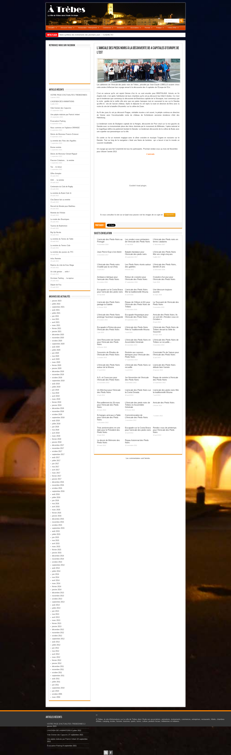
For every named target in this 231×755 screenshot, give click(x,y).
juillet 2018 (56, 424)
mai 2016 (55, 504)
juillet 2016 (56, 497)
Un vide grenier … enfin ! (60, 272)
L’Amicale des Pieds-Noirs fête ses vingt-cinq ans (164, 253)
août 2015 (56, 531)
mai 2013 (55, 614)
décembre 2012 (58, 629)
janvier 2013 (56, 626)
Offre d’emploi (55, 173)
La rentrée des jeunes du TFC (61, 252)
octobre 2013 (57, 599)
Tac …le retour (56, 167)
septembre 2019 (58, 381)
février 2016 (56, 513)
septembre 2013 (58, 602)
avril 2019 (55, 396)
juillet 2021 (56, 313)
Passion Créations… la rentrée (62, 160)
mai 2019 (55, 393)
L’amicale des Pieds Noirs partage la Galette (108, 303)
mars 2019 (56, 399)
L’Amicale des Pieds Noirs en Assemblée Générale (138, 341)
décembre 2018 (58, 408)
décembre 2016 (58, 482)
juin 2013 (55, 611)
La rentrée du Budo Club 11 (60, 193)
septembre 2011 (58, 676)
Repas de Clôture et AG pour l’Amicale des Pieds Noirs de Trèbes (137, 304)
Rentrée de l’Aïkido (57, 213)
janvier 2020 (56, 368)
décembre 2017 (58, 445)
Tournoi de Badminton (58, 226)
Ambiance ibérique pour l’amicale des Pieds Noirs (108, 278)
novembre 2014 (58, 559)
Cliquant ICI (169, 215)
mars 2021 (56, 325)
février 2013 (56, 623)
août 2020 (56, 347)
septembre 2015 (58, 528)
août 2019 (56, 384)
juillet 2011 (56, 682)
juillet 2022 (56, 304)
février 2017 (56, 476)
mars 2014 (56, 583)
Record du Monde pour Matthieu (62, 206)
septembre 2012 (58, 639)
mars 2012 (56, 657)
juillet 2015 (56, 534)
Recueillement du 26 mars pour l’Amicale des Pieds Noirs (108, 404)
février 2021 (56, 328)
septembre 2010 (58, 688)
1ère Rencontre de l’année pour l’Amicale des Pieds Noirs (108, 342)
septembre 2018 (58, 418)
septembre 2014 (58, 565)
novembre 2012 (58, 633)
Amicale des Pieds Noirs (163, 402)
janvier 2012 (56, 663)
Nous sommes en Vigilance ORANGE (65, 128)
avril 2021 (55, 322)
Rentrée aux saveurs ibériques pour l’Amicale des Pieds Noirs (137, 354)
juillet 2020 (56, 350)
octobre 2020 (57, 341)
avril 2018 (55, 433)
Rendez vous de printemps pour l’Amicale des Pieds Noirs (164, 430)
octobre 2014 (57, 562)
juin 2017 (55, 464)
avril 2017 (55, 470)
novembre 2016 (58, 485)
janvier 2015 (56, 553)
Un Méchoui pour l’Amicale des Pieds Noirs (108, 391)
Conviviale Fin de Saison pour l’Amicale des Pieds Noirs (166, 353)
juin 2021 (55, 316)
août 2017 (56, 457)
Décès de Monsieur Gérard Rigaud (63, 154)
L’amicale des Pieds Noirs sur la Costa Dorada (138, 391)
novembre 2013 (58, 596)
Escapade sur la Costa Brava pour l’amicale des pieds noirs (110, 290)
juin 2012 (55, 648)
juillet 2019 (56, 387)
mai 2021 (55, 319)
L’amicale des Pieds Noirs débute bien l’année (164, 366)
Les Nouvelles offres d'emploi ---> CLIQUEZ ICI (77, 35)
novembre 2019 (58, 374)
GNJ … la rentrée (57, 180)
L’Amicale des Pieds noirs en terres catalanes (165, 240)
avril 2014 (55, 580)
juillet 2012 (56, 645)
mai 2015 (55, 540)
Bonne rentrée (55, 147)
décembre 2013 (58, 593)
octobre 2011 (57, 673)
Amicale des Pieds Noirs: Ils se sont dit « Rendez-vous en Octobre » (165, 317)
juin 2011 (55, 685)
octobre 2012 (57, 636)
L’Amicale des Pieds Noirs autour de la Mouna (108, 366)
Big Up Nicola (55, 232)
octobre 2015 (57, 525)
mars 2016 (56, 510)
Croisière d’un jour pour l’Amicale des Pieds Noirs (164, 278)
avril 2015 (55, 543)
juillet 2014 (56, 571)
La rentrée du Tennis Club (60, 245)
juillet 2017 (56, 461)
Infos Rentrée (55, 259)
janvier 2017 (56, 479)
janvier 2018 (56, 442)
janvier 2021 (56, 331)
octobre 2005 (57, 694)
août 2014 (56, 568)
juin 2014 (55, 574)
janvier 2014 (56, 590)
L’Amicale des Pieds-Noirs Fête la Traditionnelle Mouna (137, 328)
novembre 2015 (58, 522)
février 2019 (56, 402)
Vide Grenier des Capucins (60, 108)
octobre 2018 (57, 414)
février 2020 (56, 365)
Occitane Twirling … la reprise (62, 278)
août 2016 (56, 494)
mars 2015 (56, 547)
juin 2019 (55, 390)
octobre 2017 (57, 451)
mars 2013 (56, 620)
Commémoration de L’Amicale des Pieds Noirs (136, 416)
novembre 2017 (58, 448)
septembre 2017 (58, 454)
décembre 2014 (58, 556)
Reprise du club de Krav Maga (62, 265)
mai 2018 (55, 430)
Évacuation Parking (58, 121)
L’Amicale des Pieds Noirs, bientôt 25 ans (164, 265)
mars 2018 (56, 436)
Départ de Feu (55, 285)
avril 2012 (55, 654)
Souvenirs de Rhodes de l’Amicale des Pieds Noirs (108, 353)
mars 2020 (56, 362)
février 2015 (56, 550)
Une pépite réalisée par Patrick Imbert (65, 115)
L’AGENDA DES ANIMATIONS (62, 101)
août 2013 (56, 605)
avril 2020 (55, 359)
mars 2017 (56, 473)
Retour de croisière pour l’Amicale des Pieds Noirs (136, 278)
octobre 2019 (57, 378)
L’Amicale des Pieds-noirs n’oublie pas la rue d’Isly (108, 265)
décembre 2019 (58, 371)
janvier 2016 (56, 516)
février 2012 (56, 660)
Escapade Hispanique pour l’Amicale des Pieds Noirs (137, 316)
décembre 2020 (58, 335)
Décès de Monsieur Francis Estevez (64, 134)
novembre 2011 (58, 669)
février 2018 (56, 439)
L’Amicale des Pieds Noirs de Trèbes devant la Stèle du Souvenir (165, 329)
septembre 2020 (58, 344)
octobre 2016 (57, 488)
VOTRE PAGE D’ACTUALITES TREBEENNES (68, 95)
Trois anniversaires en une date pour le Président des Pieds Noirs (108, 430)
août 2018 (56, 421)
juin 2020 (55, 353)
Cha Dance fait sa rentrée (60, 200)
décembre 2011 (58, 666)
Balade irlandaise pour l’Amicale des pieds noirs (136, 253)
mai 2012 (55, 651)
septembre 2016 (58, 491)
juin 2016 (55, 500)
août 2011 (55, 679)
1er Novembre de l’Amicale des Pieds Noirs (137, 378)
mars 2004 (56, 697)
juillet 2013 (56, 608)
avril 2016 (55, 507)
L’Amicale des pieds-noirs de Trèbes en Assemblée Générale (137, 404)
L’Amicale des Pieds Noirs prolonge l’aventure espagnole (110, 316)
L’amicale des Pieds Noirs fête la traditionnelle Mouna (136, 290)
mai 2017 (55, 467)
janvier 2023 (56, 301)
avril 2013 (55, 617)
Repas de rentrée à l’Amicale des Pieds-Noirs (165, 378)
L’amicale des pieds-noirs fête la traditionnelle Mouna (166, 391)
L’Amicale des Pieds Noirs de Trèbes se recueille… (165, 341)
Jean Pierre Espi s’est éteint (109, 252)
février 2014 (56, 586)
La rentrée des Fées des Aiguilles (63, 141)
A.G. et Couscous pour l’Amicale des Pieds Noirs (108, 378)
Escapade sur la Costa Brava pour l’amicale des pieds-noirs (138, 429)
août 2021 (56, 310)
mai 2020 (55, 356)
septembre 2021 (58, 307)
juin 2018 (55, 427)
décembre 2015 (58, 519)
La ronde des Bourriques (59, 219)
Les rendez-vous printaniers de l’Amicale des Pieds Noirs (137, 240)
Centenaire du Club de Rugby (61, 187)
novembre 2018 (58, 411)
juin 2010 (55, 691)
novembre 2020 (58, 338)
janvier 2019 (56, 405)
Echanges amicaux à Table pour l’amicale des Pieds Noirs (109, 417)
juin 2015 (55, 537)
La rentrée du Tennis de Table (61, 239)
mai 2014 (55, 577)
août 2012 (56, 642)
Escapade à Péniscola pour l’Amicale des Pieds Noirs (109, 328)
